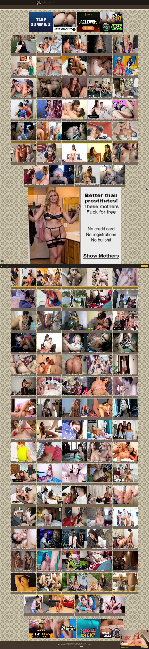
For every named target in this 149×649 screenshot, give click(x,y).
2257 (90, 644)
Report (81, 646)
